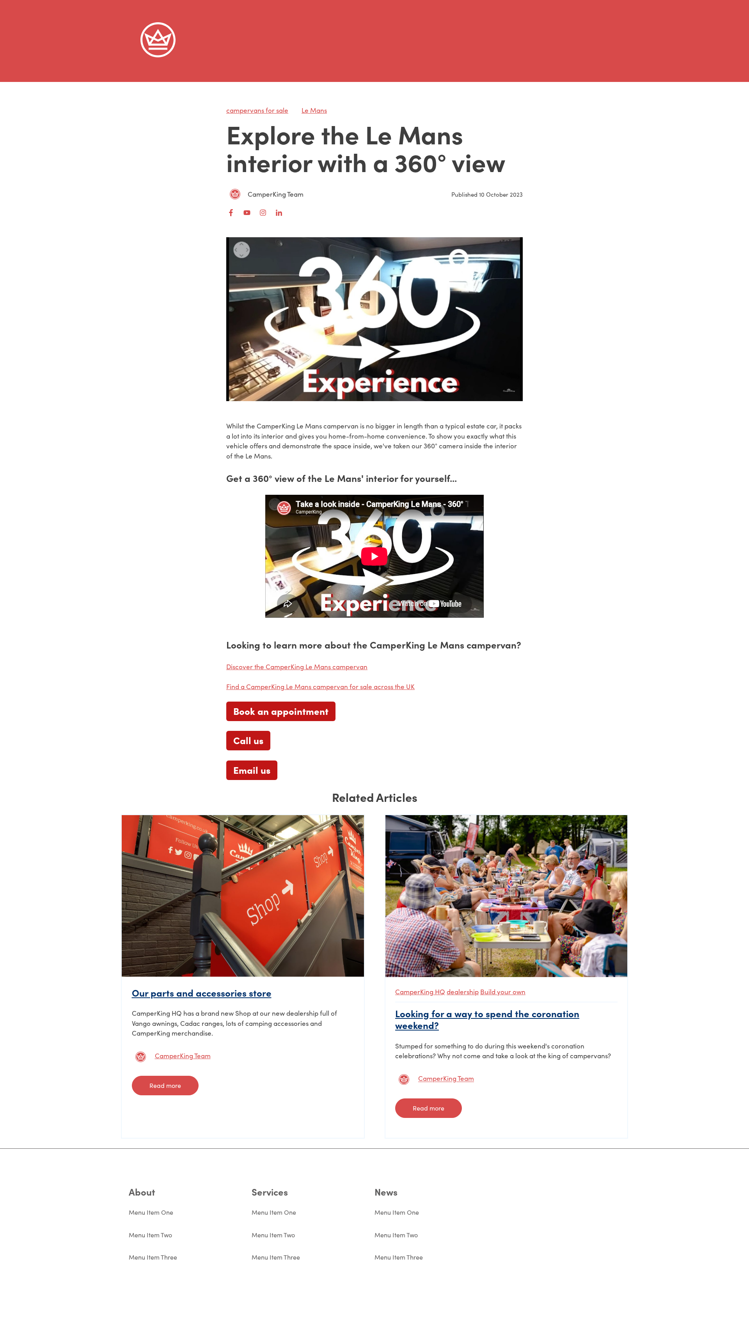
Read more (165, 1085)
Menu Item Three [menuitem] (153, 1257)
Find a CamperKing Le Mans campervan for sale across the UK (320, 686)
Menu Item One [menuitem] (151, 1212)
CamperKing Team (276, 194)
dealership (463, 991)
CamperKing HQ (420, 991)
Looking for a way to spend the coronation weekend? (487, 1019)
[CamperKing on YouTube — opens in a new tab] (247, 212)
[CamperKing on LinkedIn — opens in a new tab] (279, 212)
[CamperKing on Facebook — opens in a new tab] (231, 212)
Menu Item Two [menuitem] (150, 1235)
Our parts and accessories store (202, 992)
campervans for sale (257, 110)
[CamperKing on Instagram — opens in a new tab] (263, 212)
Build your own (502, 991)
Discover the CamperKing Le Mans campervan (296, 666)
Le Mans (314, 110)
